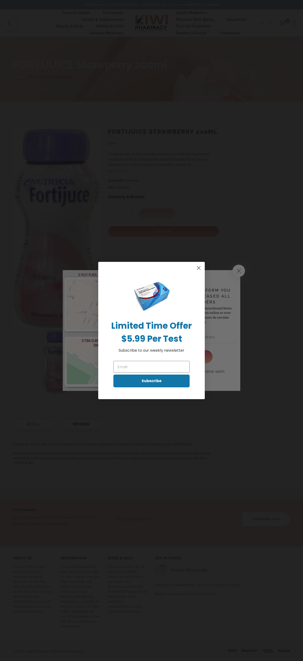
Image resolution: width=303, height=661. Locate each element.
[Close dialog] (199, 268)
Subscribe (151, 381)
